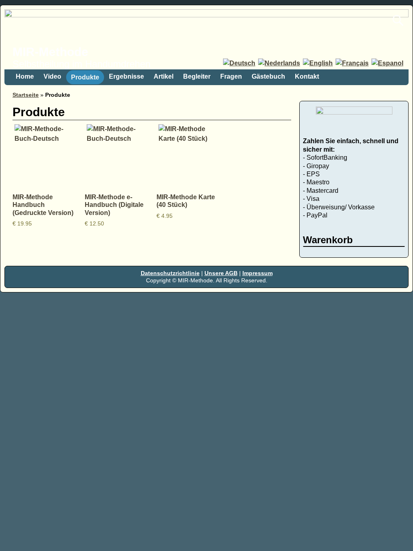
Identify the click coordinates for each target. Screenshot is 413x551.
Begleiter (197, 76)
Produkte (85, 77)
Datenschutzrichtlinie (170, 273)
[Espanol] (388, 63)
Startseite (26, 95)
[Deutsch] (240, 63)
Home (25, 76)
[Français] (353, 63)
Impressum (257, 273)
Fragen (231, 76)
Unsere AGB (221, 273)
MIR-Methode (50, 51)
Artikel (163, 76)
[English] (318, 63)
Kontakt (307, 76)
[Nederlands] (279, 63)
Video (52, 76)
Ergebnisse (126, 76)
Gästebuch (268, 76)
